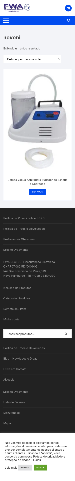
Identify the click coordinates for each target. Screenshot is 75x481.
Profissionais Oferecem (19, 239)
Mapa (7, 423)
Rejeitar (25, 467)
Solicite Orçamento (15, 249)
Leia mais (11, 467)
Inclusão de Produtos (17, 288)
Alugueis (8, 379)
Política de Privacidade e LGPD (24, 218)
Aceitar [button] (40, 467)
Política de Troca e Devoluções (24, 228)
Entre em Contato (15, 369)
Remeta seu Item (14, 309)
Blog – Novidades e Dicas (20, 358)
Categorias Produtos (17, 298)
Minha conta (11, 319)
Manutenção (11, 413)
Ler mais (37, 191)
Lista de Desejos (14, 402)
